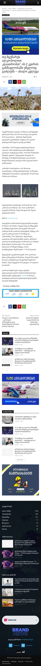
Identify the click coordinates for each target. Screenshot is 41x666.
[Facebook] (10, 82)
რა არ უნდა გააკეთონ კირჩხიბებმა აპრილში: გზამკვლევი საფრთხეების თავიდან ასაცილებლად (27, 340)
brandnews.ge (13, 218)
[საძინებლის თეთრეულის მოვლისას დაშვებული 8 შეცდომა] (7, 592)
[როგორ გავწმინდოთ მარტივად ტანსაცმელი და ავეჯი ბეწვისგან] (7, 603)
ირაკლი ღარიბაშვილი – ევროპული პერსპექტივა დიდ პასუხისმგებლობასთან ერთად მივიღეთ (10, 322)
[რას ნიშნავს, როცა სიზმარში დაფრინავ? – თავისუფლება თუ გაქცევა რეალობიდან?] (7, 352)
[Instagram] (23, 645)
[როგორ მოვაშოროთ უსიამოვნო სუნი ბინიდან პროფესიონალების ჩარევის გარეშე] (7, 582)
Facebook (17, 645)
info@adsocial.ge (27, 639)
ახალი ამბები (12, 8)
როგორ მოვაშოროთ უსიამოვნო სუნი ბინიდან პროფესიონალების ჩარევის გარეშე (27, 581)
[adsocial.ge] (10, 623)
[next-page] (6, 369)
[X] (15, 82)
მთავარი (4, 8)
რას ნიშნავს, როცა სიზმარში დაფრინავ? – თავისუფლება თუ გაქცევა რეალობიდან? (25, 350)
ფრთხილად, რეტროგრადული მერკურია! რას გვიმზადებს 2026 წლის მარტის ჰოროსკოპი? (25, 361)
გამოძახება (20, 459)
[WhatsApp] (24, 82)
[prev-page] (3, 369)
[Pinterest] (19, 82)
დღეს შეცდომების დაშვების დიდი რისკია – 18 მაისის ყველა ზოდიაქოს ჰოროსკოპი (27, 553)
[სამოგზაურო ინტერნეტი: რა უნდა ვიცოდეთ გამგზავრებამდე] (7, 420)
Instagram (29, 645)
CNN (23, 276)
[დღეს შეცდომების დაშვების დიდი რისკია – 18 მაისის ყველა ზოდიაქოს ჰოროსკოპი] (7, 554)
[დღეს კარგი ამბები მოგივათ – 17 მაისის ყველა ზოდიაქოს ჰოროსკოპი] (7, 565)
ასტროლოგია (6, 365)
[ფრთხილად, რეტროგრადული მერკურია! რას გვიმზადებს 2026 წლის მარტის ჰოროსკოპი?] (7, 362)
